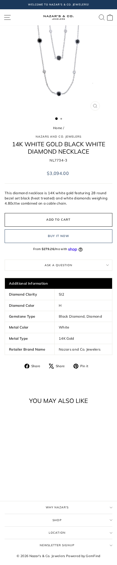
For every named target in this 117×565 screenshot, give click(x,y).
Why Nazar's (57, 507)
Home (57, 128)
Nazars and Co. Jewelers (58, 136)
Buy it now (58, 236)
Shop (57, 520)
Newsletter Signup (57, 545)
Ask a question (58, 265)
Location (57, 532)
